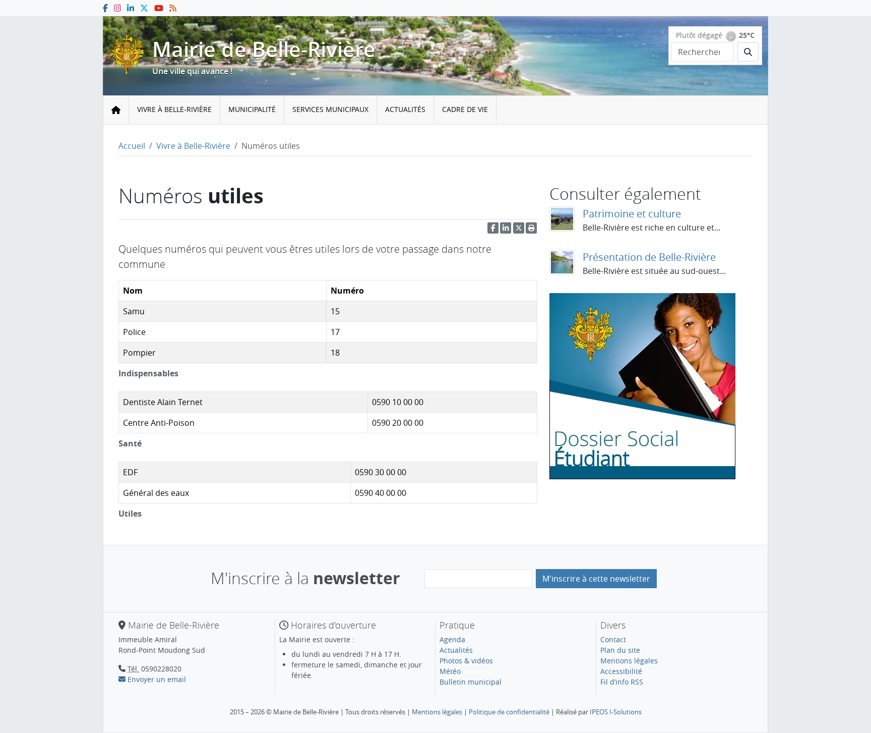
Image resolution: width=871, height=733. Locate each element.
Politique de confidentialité (509, 711)
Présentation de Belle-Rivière (649, 257)
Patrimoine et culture (632, 213)
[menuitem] (174, 110)
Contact (613, 639)
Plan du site (620, 650)
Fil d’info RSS (621, 682)
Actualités (405, 109)
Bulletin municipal (471, 682)
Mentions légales (629, 660)
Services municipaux (330, 109)
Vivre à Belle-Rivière (174, 109)
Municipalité (252, 109)
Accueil (131, 145)
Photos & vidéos (466, 660)
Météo (450, 671)
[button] (531, 230)
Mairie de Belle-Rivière (264, 49)
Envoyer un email (156, 679)
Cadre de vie (465, 109)
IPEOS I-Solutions (616, 711)
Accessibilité (621, 671)
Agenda (452, 639)
